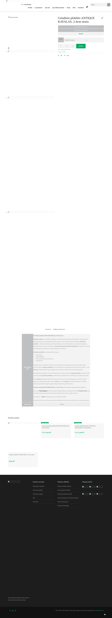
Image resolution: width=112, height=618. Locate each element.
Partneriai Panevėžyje (63, 505)
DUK (74, 7)
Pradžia (30, 7)
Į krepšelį (80, 46)
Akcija (68, 7)
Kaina (61, 39)
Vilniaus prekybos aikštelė (64, 486)
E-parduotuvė (38, 7)
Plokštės (64, 51)
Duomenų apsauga (37, 490)
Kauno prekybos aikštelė (64, 490)
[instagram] (15, 611)
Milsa (43, 397)
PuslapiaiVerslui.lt (99, 610)
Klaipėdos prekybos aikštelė (65, 494)
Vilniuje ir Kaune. (82, 391)
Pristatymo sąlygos (38, 494)
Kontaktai (81, 7)
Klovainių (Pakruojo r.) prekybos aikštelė (68, 498)
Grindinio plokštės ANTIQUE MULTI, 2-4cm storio (21, 454)
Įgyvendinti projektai (58, 7)
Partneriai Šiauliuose (63, 501)
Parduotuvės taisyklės (38, 486)
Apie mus (47, 7)
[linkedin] (12, 611)
